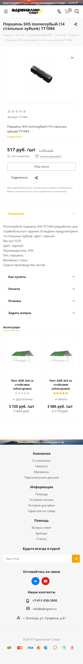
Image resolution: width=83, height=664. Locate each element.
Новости (41, 466)
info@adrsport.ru (45, 609)
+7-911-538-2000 (44, 600)
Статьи (41, 539)
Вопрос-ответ (41, 528)
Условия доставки (41, 505)
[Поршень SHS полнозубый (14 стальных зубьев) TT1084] (41, 75)
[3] (17, 111)
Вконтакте (35, 581)
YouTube (46, 581)
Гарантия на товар (41, 511)
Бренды (41, 533)
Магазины (41, 472)
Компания (41, 453)
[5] (25, 111)
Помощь (41, 494)
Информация (41, 487)
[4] (21, 111)
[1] (9, 111)
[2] (13, 111)
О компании (41, 461)
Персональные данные (41, 477)
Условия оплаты (42, 500)
